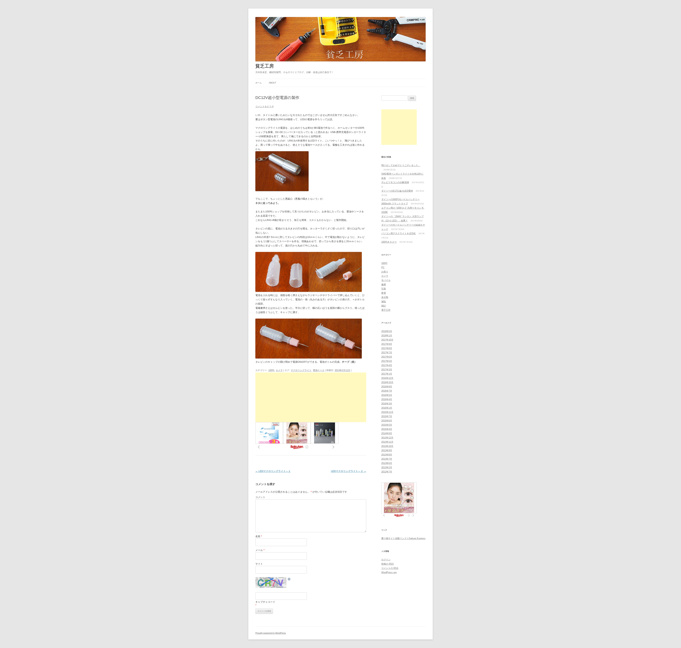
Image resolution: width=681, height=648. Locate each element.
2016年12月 (387, 378)
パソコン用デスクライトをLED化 (398, 233)
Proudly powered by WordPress (270, 633)
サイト (259, 563)
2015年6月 (386, 420)
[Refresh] (289, 579)
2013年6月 (386, 463)
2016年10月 (387, 382)
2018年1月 (386, 335)
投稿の (387, 564)
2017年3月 (386, 369)
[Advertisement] (310, 397)
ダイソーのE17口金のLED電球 (397, 191)
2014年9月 (386, 433)
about (272, 83)
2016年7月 (386, 391)
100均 (271, 370)
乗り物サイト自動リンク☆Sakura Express (403, 538)
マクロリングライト (301, 370)
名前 (258, 536)
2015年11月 (387, 412)
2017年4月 (386, 365)
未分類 (384, 297)
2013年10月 (387, 446)
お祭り (384, 271)
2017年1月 (386, 373)
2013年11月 (387, 442)
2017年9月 (386, 344)
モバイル (386, 280)
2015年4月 (386, 429)
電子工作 (386, 310)
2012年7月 (386, 471)
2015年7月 (386, 416)
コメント (260, 497)
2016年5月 (386, 395)
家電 (383, 293)
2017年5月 (386, 361)
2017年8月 (386, 348)
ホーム (258, 83)
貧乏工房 (264, 66)
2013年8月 (386, 454)
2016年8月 (386, 386)
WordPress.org (389, 572)
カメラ (279, 370)
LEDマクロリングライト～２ (348, 471)
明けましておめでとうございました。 (400, 165)
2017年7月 (386, 352)
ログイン (386, 559)
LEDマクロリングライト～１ (273, 471)
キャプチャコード (265, 601)
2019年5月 (386, 331)
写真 (383, 288)
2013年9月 (386, 450)
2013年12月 (387, 437)
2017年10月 (387, 339)
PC (382, 267)
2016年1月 (386, 408)
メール (259, 550)
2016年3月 (386, 403)
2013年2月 (386, 467)
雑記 (383, 305)
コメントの (389, 568)
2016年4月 (386, 399)
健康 (383, 284)
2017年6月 (386, 356)
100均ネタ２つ (389, 242)
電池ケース (318, 370)
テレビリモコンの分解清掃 (395, 182)
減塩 (383, 301)
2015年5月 (386, 425)
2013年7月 (386, 459)
